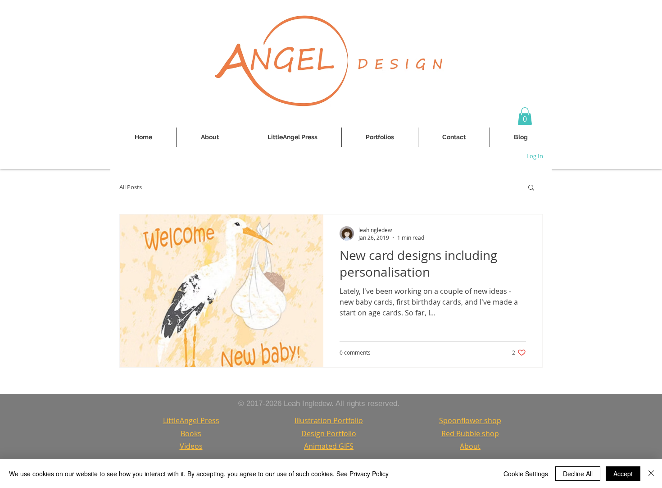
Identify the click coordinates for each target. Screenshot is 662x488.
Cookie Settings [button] (525, 473)
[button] (524, 116)
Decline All (578, 473)
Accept (623, 473)
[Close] (651, 473)
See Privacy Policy (362, 473)
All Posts (130, 187)
